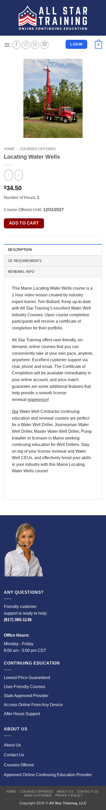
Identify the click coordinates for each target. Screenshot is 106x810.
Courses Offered (38, 149)
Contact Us (14, 755)
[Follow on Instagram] (26, 45)
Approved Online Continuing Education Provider (48, 775)
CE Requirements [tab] (25, 261)
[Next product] (8, 175)
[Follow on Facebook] (16, 45)
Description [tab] (20, 250)
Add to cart (24, 223)
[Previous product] (19, 175)
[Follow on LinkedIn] (44, 45)
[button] (7, 44)
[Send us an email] (35, 45)
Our (15, 411)
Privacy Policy (69, 795)
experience (38, 399)
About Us (12, 745)
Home (9, 149)
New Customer (38, 795)
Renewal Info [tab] (21, 272)
